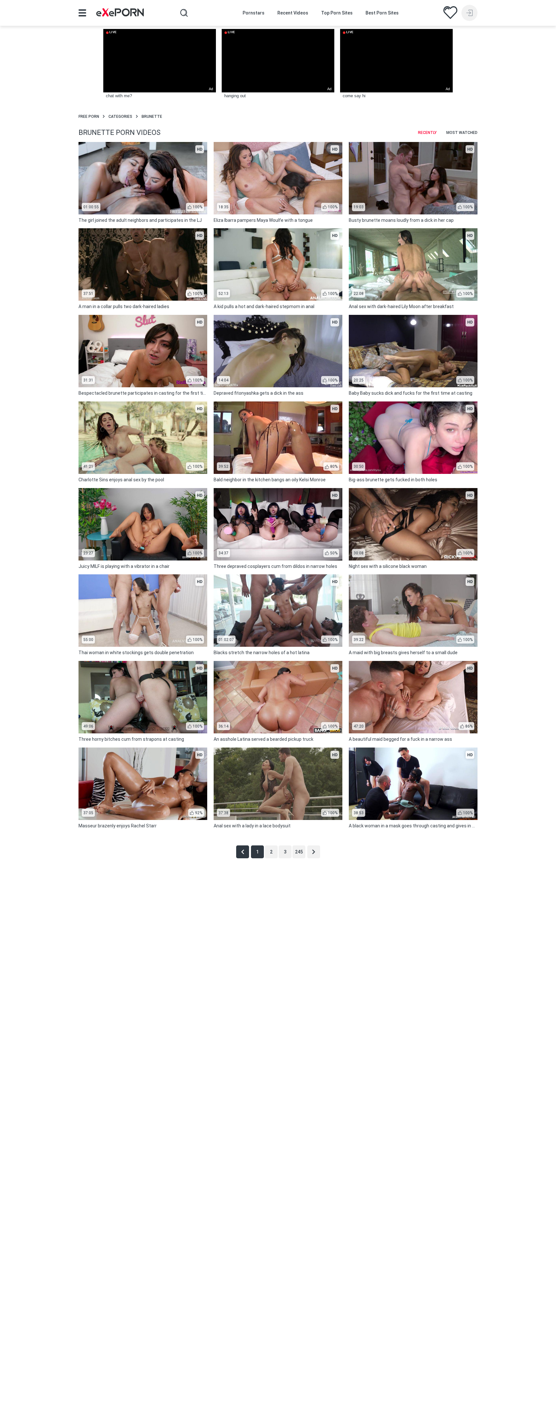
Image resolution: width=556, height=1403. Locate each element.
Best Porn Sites (382, 12)
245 (299, 851)
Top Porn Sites (337, 12)
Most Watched (461, 132)
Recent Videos (292, 12)
